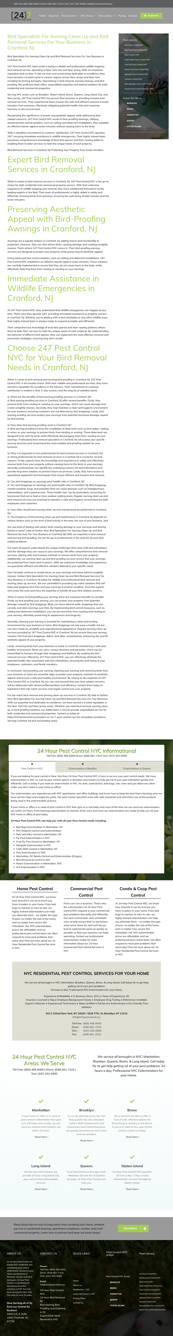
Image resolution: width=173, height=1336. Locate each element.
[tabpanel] (86, 823)
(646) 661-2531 (92, 1034)
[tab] (32, 766)
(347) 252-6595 (92, 1030)
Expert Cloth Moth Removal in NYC (50, 1317)
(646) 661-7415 (92, 1027)
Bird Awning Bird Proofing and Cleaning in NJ (52, 1308)
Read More (41, 1136)
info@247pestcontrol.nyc (99, 3)
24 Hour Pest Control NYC (52, 1292)
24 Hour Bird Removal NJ (52, 1299)
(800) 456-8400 (92, 1023)
